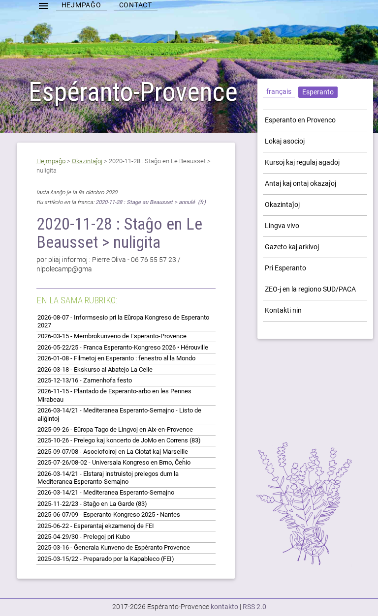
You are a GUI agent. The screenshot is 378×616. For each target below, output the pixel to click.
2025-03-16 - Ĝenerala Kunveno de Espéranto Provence (113, 547)
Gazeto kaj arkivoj (292, 247)
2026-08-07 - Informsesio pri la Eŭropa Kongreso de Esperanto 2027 (123, 321)
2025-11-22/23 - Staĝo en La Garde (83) (92, 503)
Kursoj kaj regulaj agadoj (302, 162)
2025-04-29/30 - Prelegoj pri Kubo (83, 536)
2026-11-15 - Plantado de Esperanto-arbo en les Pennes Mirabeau (114, 395)
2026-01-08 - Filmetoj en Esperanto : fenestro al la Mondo (116, 358)
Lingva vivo (282, 226)
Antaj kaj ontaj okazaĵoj (300, 183)
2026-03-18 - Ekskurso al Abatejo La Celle (95, 369)
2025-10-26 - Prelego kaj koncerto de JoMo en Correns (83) (119, 440)
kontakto (224, 607)
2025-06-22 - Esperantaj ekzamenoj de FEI (95, 525)
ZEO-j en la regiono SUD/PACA (310, 289)
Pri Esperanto (285, 268)
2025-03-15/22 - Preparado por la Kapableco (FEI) (105, 558)
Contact (135, 5)
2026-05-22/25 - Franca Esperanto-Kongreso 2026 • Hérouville (122, 347)
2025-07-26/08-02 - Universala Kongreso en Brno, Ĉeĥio (113, 462)
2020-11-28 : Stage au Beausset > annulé (145, 202)
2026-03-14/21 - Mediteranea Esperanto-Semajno (105, 492)
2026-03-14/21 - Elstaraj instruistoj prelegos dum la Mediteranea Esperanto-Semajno (108, 477)
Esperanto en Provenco (300, 120)
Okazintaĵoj (87, 161)
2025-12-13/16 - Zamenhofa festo (84, 380)
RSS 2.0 (254, 607)
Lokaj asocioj (285, 141)
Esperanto (318, 92)
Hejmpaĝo (81, 5)
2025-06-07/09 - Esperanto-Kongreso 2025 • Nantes (108, 514)
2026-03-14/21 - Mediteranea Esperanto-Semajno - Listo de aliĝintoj (119, 414)
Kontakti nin (283, 310)
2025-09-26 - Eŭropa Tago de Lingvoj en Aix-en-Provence (115, 429)
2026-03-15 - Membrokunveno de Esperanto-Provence (112, 336)
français (278, 91)
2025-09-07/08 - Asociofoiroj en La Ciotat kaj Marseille (112, 451)
